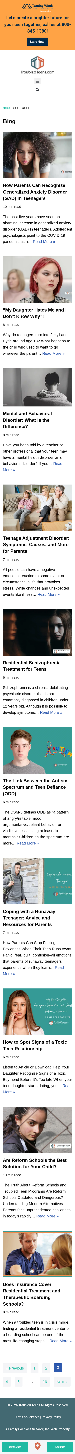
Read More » (44, 241)
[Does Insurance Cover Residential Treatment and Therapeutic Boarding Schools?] (37, 1254)
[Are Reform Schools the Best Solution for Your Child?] (37, 1130)
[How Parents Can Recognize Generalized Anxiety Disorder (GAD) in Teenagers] (37, 155)
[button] (37, 81)
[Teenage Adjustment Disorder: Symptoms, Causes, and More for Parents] (37, 508)
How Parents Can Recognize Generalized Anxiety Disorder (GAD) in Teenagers (35, 192)
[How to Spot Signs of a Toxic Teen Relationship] (37, 1011)
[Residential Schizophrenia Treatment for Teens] (37, 632)
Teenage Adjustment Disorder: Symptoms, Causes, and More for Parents (36, 544)
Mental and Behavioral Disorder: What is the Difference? (27, 420)
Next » (62, 1382)
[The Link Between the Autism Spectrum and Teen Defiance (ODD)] (37, 750)
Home (6, 107)
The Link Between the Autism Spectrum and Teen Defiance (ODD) (35, 787)
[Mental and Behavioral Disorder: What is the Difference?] (37, 387)
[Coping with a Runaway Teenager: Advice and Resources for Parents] (37, 881)
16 (45, 1382)
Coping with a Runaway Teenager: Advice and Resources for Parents (29, 918)
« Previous (15, 1368)
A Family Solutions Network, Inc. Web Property (37, 1429)
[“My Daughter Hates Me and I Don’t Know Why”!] (37, 279)
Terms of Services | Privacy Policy (37, 1417)
